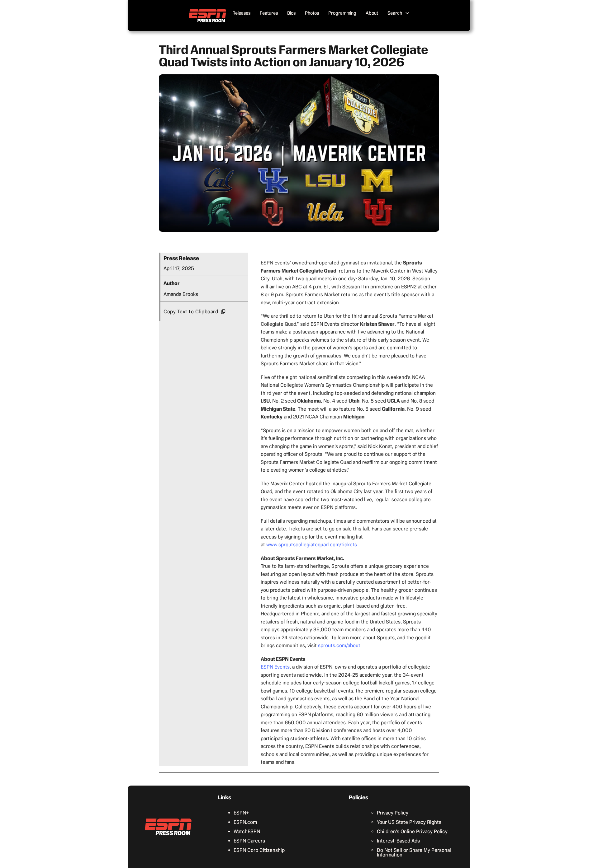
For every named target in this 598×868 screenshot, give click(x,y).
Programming (342, 13)
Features (269, 13)
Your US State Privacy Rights (409, 822)
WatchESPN (247, 831)
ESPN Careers (249, 841)
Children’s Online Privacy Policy (412, 831)
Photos (312, 13)
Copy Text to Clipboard (191, 312)
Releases (241, 13)
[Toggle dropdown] (407, 13)
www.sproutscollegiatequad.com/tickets (311, 545)
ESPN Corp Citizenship (259, 850)
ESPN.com (245, 822)
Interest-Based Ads (398, 841)
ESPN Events (275, 667)
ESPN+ (241, 813)
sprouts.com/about (339, 645)
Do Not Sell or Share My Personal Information (414, 852)
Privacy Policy (392, 813)
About (372, 13)
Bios (291, 13)
